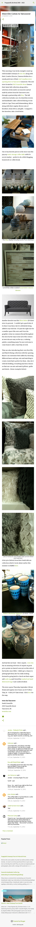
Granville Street (21, 84)
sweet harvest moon (14, 805)
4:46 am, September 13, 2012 (16, 801)
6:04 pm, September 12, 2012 (16, 738)
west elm (22, 73)
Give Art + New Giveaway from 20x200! (11, 903)
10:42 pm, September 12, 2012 (17, 770)
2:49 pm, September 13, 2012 (16, 811)
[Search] (34, 3)
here (16, 566)
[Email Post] (3, 717)
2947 (14, 84)
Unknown (10, 743)
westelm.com (6, 711)
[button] (3, 19)
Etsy (22, 95)
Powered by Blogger (19, 921)
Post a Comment (8, 831)
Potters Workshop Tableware (12, 613)
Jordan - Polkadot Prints (15, 730)
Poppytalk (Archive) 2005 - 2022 (15, 2)
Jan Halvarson (12, 775)
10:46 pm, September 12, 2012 (17, 789)
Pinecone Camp (12, 815)
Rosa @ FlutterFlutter (14, 762)
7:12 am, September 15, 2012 (16, 827)
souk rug (8, 679)
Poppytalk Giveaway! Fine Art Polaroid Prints (13, 856)
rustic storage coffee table (16, 154)
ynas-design (11, 794)
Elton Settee (23, 320)
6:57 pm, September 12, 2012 (16, 757)
